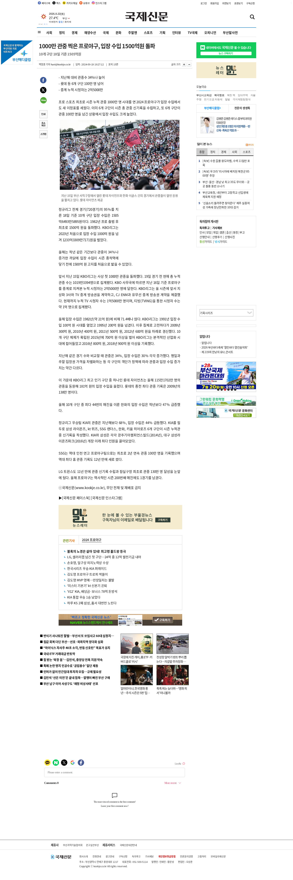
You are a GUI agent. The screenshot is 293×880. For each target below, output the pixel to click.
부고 (242, 232)
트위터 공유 (43, 90)
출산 (228, 232)
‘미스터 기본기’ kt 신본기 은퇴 (87, 585)
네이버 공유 (43, 100)
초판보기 (238, 3)
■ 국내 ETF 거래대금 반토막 (57, 654)
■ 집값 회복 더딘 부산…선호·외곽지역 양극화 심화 (71, 642)
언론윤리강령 (186, 856)
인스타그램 (100, 3)
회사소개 (83, 856)
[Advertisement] (150, 231)
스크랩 (43, 134)
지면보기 (226, 3)
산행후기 (217, 237)
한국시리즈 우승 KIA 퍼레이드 (87, 568)
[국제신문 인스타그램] (106, 497)
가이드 (206, 241)
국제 (106, 32)
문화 (119, 32)
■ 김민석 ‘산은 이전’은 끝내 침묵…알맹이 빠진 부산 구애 (75, 677)
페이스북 (46, 3)
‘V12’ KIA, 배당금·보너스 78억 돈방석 (92, 591)
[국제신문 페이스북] (76, 497)
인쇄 (43, 114)
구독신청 (250, 3)
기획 (162, 32)
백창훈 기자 (44, 64)
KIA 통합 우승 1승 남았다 (83, 597)
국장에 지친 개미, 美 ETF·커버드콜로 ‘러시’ (136, 659)
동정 (235, 232)
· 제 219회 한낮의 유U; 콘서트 (216, 352)
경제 (75, 32)
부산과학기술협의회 (72, 845)
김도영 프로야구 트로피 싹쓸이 (87, 574)
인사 (202, 232)
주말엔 (132, 32)
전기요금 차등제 (213, 99)
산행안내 (204, 237)
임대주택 (243, 95)
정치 (62, 32)
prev (199, 375)
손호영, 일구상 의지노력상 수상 (88, 562)
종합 (202, 152)
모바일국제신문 (218, 856)
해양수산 (90, 32)
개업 (215, 232)
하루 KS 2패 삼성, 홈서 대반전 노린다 (91, 602)
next (254, 375)
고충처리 (202, 856)
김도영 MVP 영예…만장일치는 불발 (90, 580)
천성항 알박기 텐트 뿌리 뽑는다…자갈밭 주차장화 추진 (171, 661)
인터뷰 (176, 32)
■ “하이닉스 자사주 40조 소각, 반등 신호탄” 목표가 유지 (75, 648)
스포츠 (148, 32)
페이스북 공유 (43, 80)
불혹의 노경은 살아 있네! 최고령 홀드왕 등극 (96, 551)
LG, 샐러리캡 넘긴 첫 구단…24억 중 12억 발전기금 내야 (104, 556)
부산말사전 (230, 32)
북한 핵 (231, 95)
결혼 (222, 232)
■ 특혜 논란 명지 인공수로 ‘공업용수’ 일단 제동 (69, 665)
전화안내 (96, 856)
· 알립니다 (205, 343)
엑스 (58, 3)
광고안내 (110, 856)
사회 (49, 32)
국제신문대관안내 (128, 845)
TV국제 (193, 32)
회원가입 (214, 3)
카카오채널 (71, 3)
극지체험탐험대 (242, 99)
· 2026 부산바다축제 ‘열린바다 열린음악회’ (224, 347)
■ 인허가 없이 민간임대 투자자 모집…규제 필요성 (70, 671)
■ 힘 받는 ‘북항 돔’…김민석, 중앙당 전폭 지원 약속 (71, 660)
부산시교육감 (204, 95)
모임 (208, 232)
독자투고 (136, 856)
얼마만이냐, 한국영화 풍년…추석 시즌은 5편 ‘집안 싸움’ (135, 692)
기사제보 (149, 856)
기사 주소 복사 (43, 124)
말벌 (227, 99)
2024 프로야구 (91, 539)
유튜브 (86, 3)
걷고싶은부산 (92, 845)
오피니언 (210, 32)
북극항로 (219, 95)
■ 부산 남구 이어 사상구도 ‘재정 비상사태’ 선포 (69, 683)
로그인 (204, 3)
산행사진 (230, 237)
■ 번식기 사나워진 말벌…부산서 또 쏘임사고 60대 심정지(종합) (79, 636)
